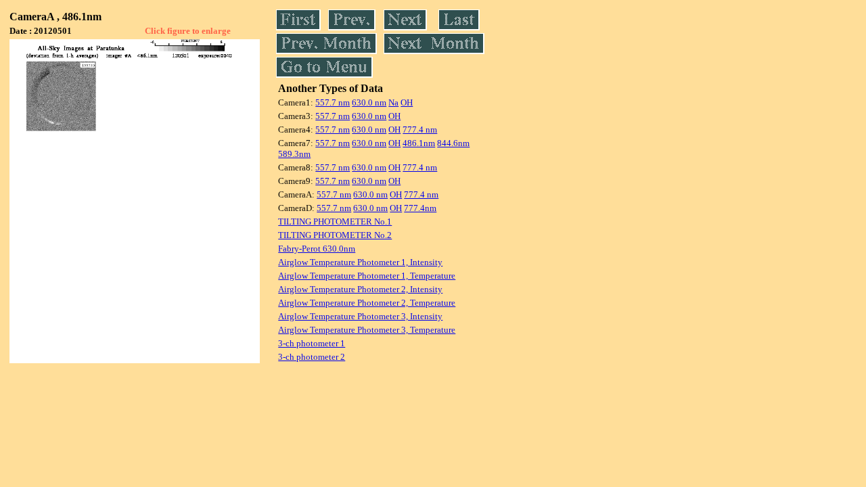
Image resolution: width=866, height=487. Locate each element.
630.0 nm (369, 102)
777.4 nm (420, 129)
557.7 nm (332, 102)
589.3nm (294, 154)
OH (407, 102)
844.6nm (453, 143)
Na (393, 102)
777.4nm (420, 208)
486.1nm (419, 143)
